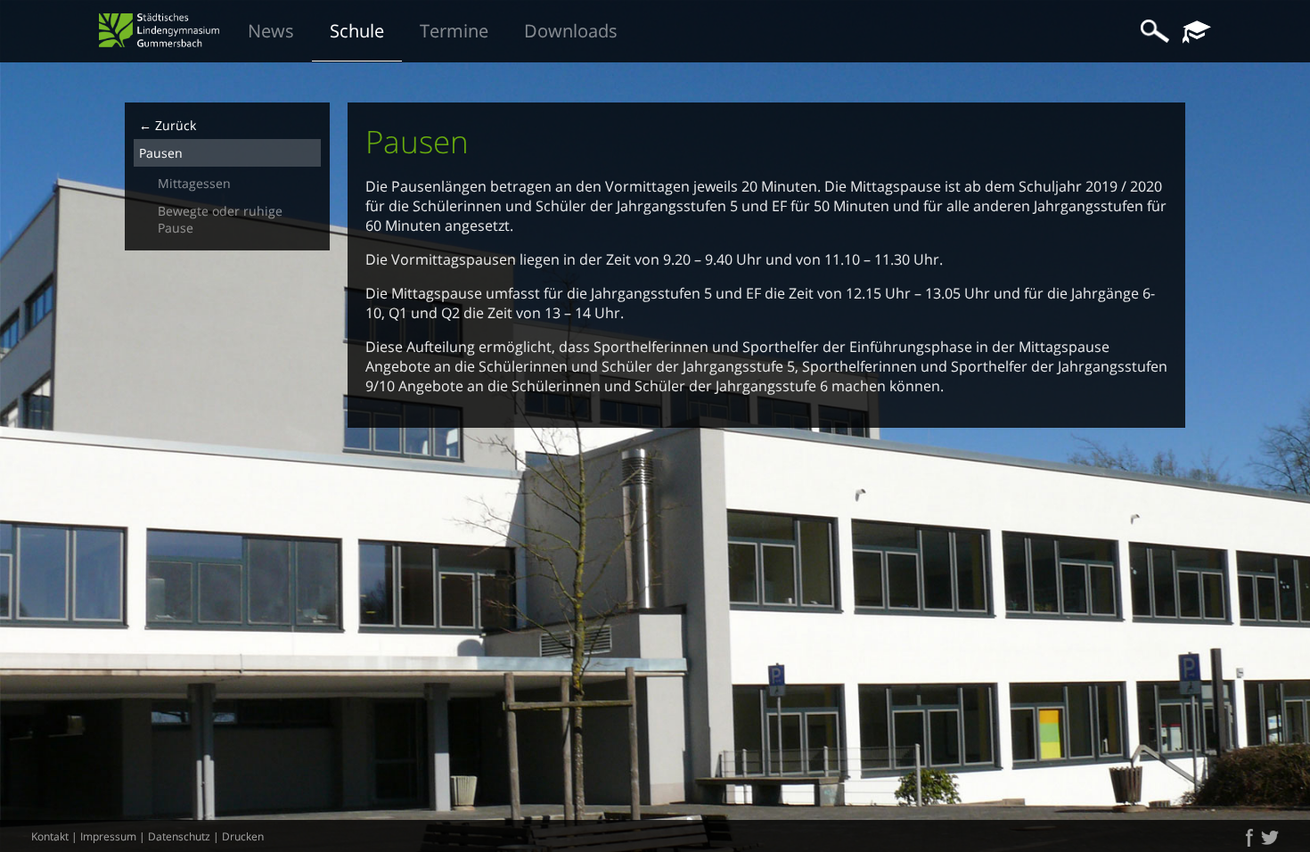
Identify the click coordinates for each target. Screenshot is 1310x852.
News (271, 31)
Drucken (243, 836)
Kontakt (50, 836)
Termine (454, 31)
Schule (357, 31)
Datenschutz (179, 836)
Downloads (571, 31)
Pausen (161, 152)
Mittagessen (194, 183)
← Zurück (167, 125)
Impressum (108, 836)
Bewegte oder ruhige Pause (220, 219)
